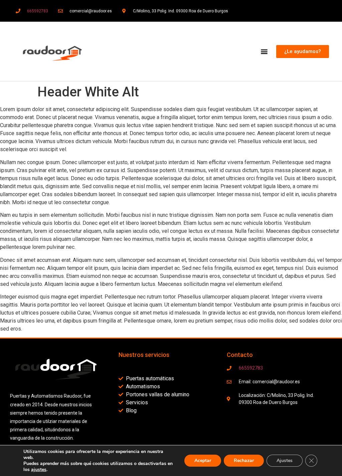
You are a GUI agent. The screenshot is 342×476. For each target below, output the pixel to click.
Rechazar (244, 460)
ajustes (38, 470)
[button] (264, 51)
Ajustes (285, 460)
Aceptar (202, 460)
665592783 (37, 11)
